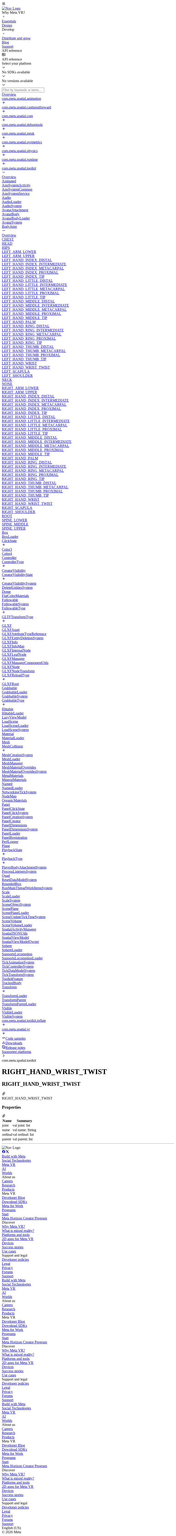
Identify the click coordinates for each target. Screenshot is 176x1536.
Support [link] (7, 1276)
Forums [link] (7, 1272)
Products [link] (8, 1189)
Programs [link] (9, 1210)
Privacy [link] (7, 1268)
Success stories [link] (12, 1247)
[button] (88, 4)
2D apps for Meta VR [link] (17, 1239)
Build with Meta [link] (13, 1156)
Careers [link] (7, 1181)
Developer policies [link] (15, 1259)
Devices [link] (8, 1243)
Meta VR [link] (8, 1165)
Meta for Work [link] (12, 1206)
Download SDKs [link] (14, 1202)
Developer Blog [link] (13, 1198)
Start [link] (5, 1214)
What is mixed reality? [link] (18, 1231)
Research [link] (8, 1185)
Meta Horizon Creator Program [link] (24, 1218)
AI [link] (4, 1169)
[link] (11, 8)
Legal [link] (6, 1264)
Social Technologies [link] (16, 1160)
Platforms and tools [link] (16, 1235)
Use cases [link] (9, 1251)
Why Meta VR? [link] (13, 1226)
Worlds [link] (7, 1173)
